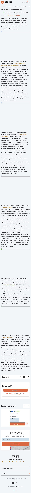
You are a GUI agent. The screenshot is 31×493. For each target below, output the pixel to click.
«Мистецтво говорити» (9, 285)
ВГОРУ (16, 490)
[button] (17, 377)
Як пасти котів (15, 413)
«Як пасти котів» (7, 207)
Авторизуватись (15, 390)
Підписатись (15, 444)
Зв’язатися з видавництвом (15, 459)
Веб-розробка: (11, 486)
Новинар (10, 6)
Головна (3, 6)
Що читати (17, 6)
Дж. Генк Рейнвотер (14, 416)
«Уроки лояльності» (7, 337)
